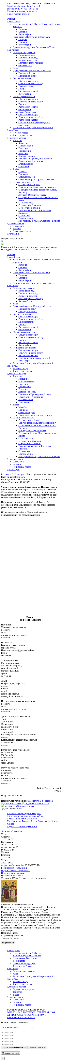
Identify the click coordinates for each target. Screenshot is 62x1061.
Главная (11, 19)
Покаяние (23, 148)
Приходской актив (27, 76)
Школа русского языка (24, 96)
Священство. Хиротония (30, 161)
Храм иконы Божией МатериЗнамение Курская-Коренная (27, 954)
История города (20, 133)
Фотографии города (22, 135)
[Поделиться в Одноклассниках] (17, 806)
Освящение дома (26, 177)
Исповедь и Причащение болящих (35, 158)
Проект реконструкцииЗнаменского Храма (24, 964)
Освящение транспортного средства (36, 179)
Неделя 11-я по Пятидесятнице (22, 826)
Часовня (18, 831)
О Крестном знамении (29, 208)
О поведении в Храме (29, 184)
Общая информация (28, 81)
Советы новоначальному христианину (37, 187)
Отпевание (23, 166)
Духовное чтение (15, 223)
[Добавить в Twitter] (11, 803)
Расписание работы (28, 120)
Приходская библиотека (24, 112)
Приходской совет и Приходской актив (32, 70)
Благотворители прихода (30, 63)
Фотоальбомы (25, 65)
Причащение (24, 151)
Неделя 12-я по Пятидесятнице (22, 818)
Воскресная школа (22, 78)
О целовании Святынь (29, 205)
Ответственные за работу (30, 83)
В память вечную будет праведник (24, 813)
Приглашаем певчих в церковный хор (25, 816)
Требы (16, 169)
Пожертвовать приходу (12, 873)
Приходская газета (22, 231)
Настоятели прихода (28, 57)
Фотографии (24, 34)
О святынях (24, 215)
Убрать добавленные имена (14, 1048)
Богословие (18, 226)
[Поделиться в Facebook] (40, 801)
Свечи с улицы (25, 218)
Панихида (23, 174)
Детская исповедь (27, 156)
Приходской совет (27, 73)
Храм (7, 831)
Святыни (22, 32)
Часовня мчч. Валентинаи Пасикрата (25, 959)
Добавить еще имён (37, 1048)
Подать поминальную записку (16, 870)
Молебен (22, 171)
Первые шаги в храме (23, 182)
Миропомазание (26, 145)
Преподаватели (26, 86)
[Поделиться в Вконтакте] (35, 803)
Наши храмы (13, 950)
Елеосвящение (25, 164)
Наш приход (13, 50)
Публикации (13, 234)
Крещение (23, 143)
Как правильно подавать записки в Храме (39, 221)
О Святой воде (25, 202)
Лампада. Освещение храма (32, 195)
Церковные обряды (16, 138)
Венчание (23, 153)
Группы (22, 88)
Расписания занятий (28, 91)
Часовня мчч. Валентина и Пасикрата (31, 37)
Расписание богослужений (14, 868)
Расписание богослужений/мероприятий (33, 127)
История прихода (26, 55)
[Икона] (9, 902)
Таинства (17, 140)
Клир (15, 68)
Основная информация (24, 52)
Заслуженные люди (27, 60)
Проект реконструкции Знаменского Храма (34, 47)
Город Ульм (12, 130)
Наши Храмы (13, 21)
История (22, 29)
